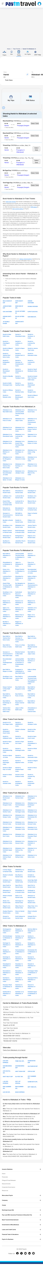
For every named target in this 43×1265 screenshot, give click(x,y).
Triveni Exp (6, 145)
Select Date (35, 123)
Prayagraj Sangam (23, 125)
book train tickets (11, 201)
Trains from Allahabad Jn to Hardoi (14, 1050)
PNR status (33, 207)
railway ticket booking (25, 259)
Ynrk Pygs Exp (7, 182)
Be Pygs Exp (7, 170)
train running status (17, 209)
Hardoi (6, 125)
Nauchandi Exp (8, 121)
